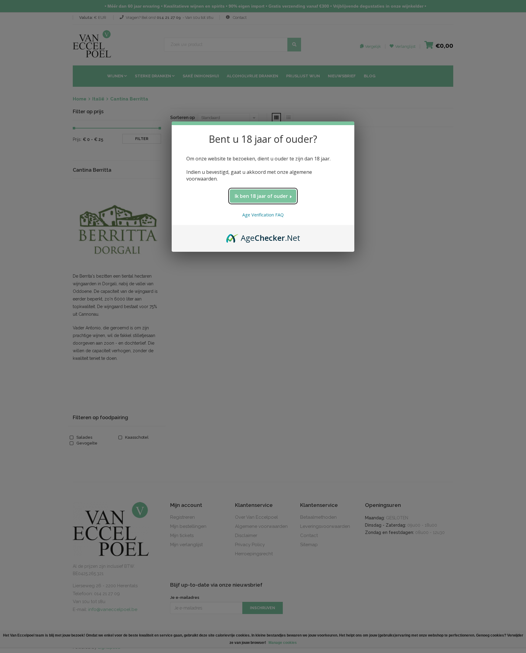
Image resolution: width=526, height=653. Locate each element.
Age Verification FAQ (263, 215)
